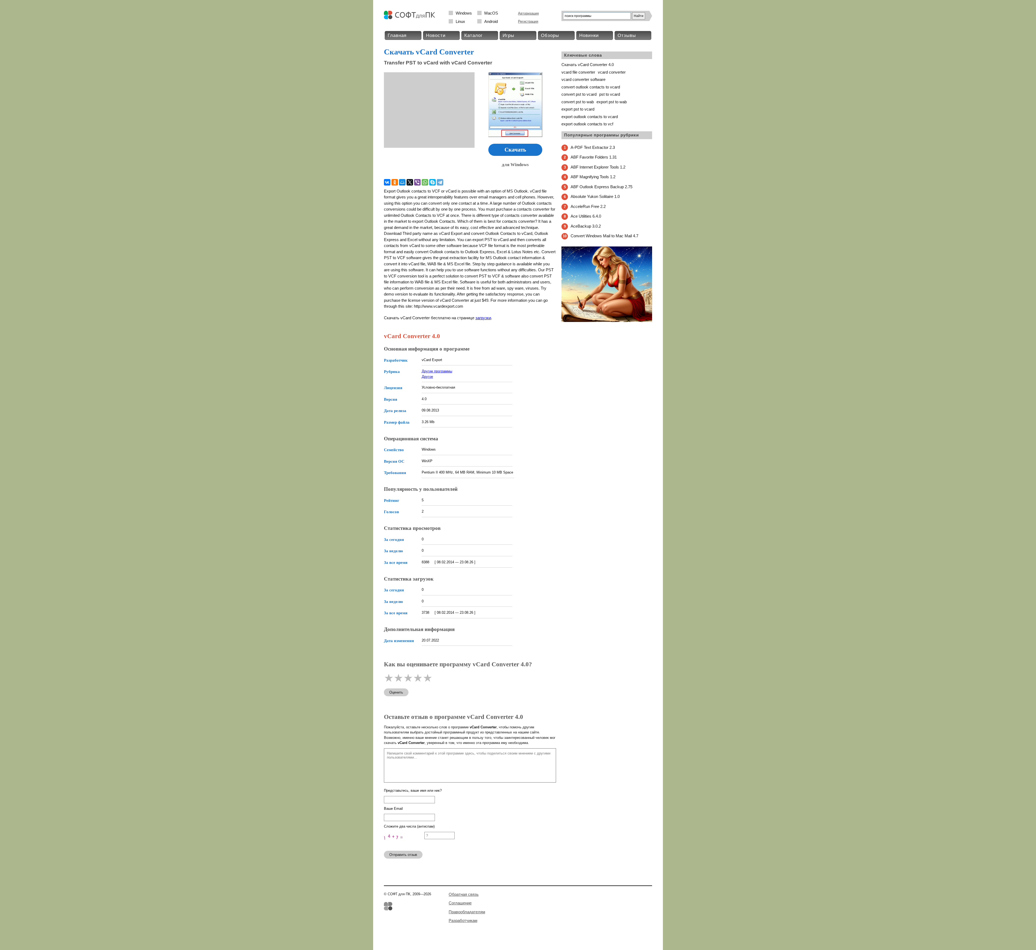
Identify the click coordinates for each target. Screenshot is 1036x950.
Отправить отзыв (403, 855)
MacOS (491, 13)
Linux (460, 21)
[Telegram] (440, 182)
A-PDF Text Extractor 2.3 (593, 147)
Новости (436, 35)
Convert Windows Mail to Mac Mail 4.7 (604, 236)
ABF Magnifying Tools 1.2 (593, 176)
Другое (427, 377)
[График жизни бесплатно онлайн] (606, 321)
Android (491, 21)
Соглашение (460, 903)
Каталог (473, 35)
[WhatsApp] (425, 182)
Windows (464, 13)
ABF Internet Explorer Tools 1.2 (598, 167)
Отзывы (627, 35)
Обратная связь (464, 894)
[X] (410, 182)
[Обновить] (404, 844)
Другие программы (437, 371)
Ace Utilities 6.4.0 (586, 216)
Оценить (396, 692)
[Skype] (432, 182)
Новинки (589, 35)
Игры (508, 35)
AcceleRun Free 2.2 (588, 206)
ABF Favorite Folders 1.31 (594, 157)
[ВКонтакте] (387, 182)
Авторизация (528, 13)
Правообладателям (467, 912)
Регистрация (528, 21)
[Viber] (417, 182)
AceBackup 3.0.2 (586, 226)
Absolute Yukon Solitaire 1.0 (595, 196)
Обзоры (550, 35)
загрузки (483, 317)
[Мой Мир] (402, 182)
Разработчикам (463, 920)
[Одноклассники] (394, 182)
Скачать (515, 149)
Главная (397, 35)
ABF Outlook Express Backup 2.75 (601, 186)
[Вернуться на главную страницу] (411, 18)
